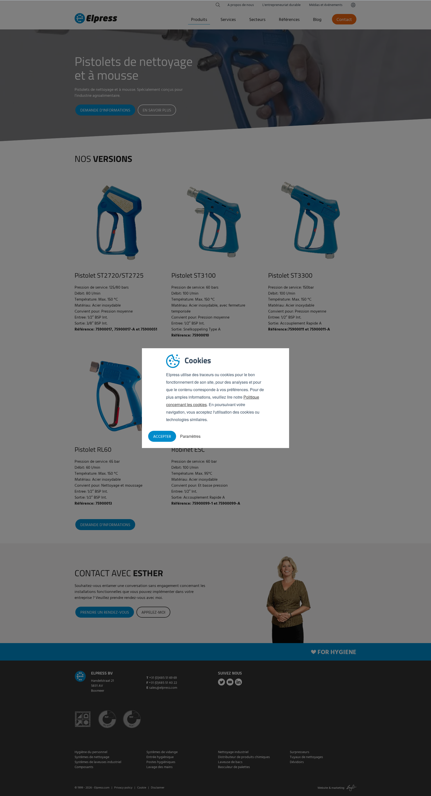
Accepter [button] (162, 437)
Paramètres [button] (190, 436)
